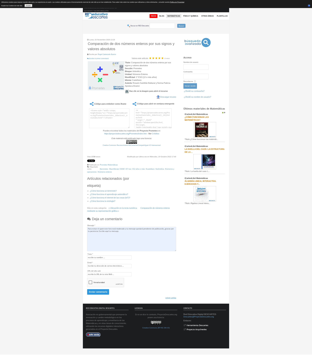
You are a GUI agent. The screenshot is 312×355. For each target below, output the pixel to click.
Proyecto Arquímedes (196, 329)
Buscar (181, 26)
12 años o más (139, 169)
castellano (151, 169)
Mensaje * (91, 225)
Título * (90, 254)
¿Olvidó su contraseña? (194, 91)
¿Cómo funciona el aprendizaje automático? (109, 194)
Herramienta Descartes (197, 325)
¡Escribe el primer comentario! (99, 58)
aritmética (160, 169)
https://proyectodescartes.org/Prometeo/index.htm (125, 134)
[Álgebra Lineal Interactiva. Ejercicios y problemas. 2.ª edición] (205, 194)
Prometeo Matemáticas (109, 165)
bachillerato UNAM (117, 169)
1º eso (129, 169)
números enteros (105, 172)
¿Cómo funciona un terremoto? (103, 191)
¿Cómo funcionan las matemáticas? (197, 118)
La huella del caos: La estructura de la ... (204, 150)
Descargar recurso (168, 97)
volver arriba (170, 298)
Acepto (28, 6)
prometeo (104, 169)
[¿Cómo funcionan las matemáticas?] (205, 130)
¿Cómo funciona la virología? (102, 201)
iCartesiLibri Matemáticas (196, 114)
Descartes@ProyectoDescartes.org (198, 317)
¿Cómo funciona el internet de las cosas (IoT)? (110, 198)
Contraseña (187, 72)
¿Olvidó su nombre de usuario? (197, 97)
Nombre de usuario (190, 62)
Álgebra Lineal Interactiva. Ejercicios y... (200, 182)
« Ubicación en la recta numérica (123, 208)
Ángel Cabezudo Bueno (107, 54)
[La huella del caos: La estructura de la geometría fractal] (205, 162)
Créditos (155, 134)
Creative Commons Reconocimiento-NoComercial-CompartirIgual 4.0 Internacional (132, 145)
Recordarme (188, 81)
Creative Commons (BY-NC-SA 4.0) (156, 328)
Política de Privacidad (177, 2)
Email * (90, 262)
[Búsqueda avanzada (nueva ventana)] (197, 42)
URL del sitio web (94, 271)
